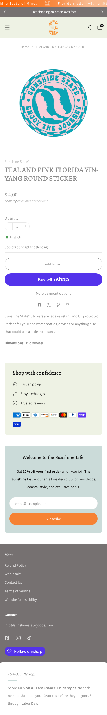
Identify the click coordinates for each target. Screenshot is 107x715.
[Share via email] (67, 305)
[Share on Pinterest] (58, 305)
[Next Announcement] (102, 12)
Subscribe (53, 519)
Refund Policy (15, 565)
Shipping (11, 201)
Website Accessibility (21, 599)
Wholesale (13, 573)
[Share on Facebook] (39, 305)
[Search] (90, 27)
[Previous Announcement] (5, 12)
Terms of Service (17, 590)
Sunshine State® (17, 161)
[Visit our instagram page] (18, 637)
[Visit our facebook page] (6, 637)
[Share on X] (49, 305)
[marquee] (53, 3)
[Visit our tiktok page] (29, 637)
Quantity (11, 218)
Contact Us (13, 582)
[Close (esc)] (100, 669)
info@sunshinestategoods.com (29, 625)
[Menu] (7, 27)
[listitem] (53, 12)
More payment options (53, 293)
